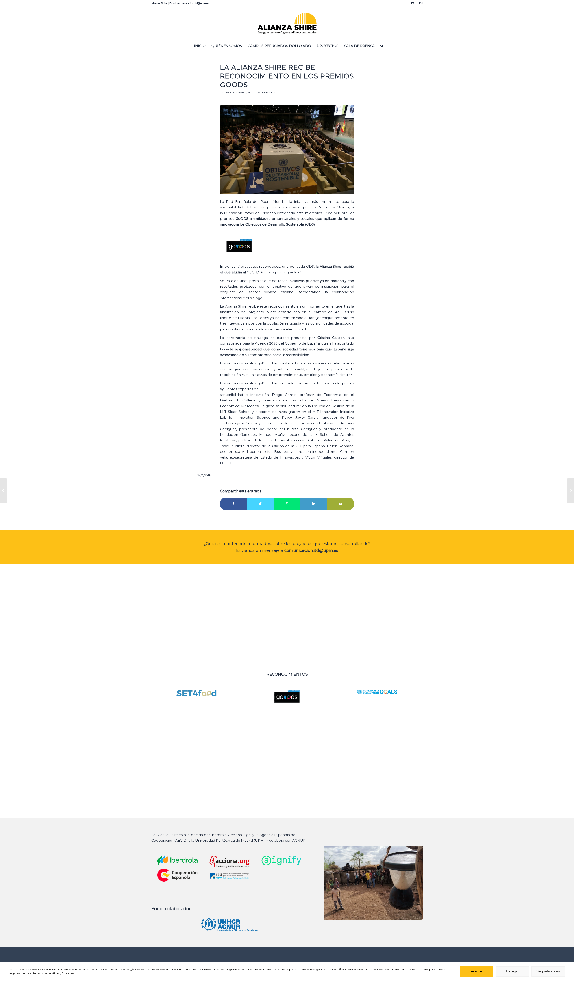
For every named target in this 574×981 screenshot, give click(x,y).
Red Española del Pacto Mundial (256, 202)
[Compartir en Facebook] (233, 504)
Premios (268, 92)
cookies (103, 969)
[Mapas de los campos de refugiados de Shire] (3, 490)
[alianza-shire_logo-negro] (287, 23)
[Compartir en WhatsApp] (287, 504)
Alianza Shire (236, 306)
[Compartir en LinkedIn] (313, 504)
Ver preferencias (548, 971)
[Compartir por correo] (340, 504)
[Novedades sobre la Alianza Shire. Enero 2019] (570, 490)
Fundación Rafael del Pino (246, 213)
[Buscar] (380, 46)
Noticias (254, 92)
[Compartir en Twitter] (260, 504)
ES (412, 3)
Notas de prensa (233, 92)
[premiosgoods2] (287, 149)
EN (421, 3)
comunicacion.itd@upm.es (311, 550)
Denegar (512, 971)
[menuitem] (413, 3)
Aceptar (476, 971)
